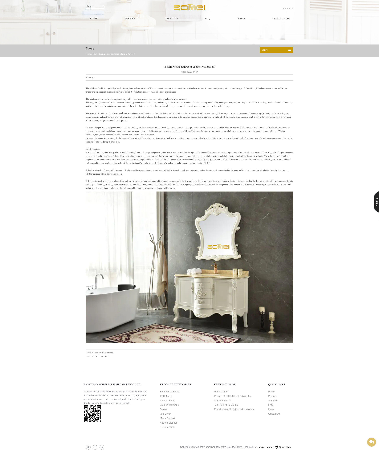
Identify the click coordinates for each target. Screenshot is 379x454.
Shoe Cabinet (167, 400)
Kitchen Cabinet (168, 423)
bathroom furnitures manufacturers (112, 391)
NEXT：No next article (98, 356)
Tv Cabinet (165, 396)
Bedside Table (167, 427)
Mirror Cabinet (167, 418)
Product (131, 18)
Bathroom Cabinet (169, 391)
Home (94, 18)
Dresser (164, 409)
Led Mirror (165, 414)
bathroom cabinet (119, 113)
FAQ (208, 18)
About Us (171, 18)
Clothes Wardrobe (169, 405)
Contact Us (281, 18)
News (241, 18)
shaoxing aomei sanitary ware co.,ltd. (112, 384)
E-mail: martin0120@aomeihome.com (234, 409)
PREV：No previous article (100, 353)
